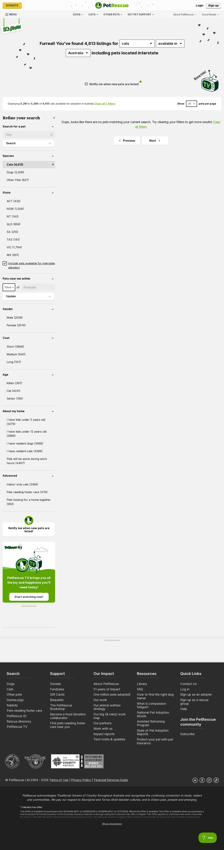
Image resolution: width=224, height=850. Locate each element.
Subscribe (187, 734)
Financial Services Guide (111, 780)
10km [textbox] (7, 287)
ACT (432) (13, 201)
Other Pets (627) (18, 180)
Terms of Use (58, 780)
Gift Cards (57, 694)
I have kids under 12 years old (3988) (26, 434)
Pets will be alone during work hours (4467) (27, 461)
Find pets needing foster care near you (67, 725)
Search (11, 143)
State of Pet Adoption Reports (153, 732)
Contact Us (188, 684)
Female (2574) (16, 325)
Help (183, 709)
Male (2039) (15, 317)
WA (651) (13, 255)
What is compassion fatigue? (151, 705)
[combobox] (9, 287)
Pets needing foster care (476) (27, 492)
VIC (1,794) (14, 247)
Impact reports (104, 734)
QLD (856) (13, 224)
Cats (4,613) (15, 164)
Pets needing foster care (24, 710)
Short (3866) (15, 346)
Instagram (209, 780)
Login (199, 5)
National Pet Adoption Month (153, 714)
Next (152, 140)
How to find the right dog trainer (155, 696)
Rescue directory (19, 721)
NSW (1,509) (15, 209)
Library (142, 684)
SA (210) (12, 232)
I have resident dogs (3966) (25, 443)
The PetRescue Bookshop (61, 707)
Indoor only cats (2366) (22, 484)
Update (11, 296)
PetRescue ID (16, 716)
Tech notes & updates (109, 739)
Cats (10, 689)
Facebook (202, 780)
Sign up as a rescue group (194, 701)
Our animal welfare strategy (107, 707)
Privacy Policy (81, 780)
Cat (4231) (13, 391)
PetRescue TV (17, 726)
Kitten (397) (14, 383)
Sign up (213, 5)
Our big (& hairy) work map (109, 716)
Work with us (102, 728)
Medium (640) (16, 354)
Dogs (11, 684)
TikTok (216, 780)
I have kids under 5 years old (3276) (26, 422)
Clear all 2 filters (104, 103)
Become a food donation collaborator (68, 716)
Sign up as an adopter (196, 694)
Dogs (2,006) (15, 172)
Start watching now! (29, 597)
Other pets (14, 694)
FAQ (140, 689)
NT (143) (13, 216)
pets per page (207, 103)
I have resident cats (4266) (25, 451)
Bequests (57, 700)
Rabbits (12, 705)
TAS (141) (13, 239)
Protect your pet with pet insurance (155, 741)
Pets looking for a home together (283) (29, 502)
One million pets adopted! (112, 694)
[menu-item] (210, 14)
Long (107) (14, 362)
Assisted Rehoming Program (151, 723)
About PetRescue (106, 684)
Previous (129, 140)
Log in (184, 689)
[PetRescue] (112, 5)
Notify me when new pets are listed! (114, 84)
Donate (12, 5)
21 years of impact (106, 689)
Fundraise (57, 689)
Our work (100, 700)
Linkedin (195, 780)
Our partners (102, 723)
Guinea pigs (15, 700)
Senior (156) (15, 398)
